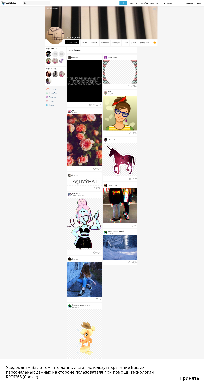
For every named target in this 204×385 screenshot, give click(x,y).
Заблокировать (53, 9)
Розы (74, 110)
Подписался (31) (51, 49)
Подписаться (72, 42)
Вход (199, 3)
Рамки (169, 3)
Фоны (162, 3)
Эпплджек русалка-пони (81, 305)
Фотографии (144, 43)
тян (109, 91)
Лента (84, 43)
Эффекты (134, 3)
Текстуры (154, 3)
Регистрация (190, 3)
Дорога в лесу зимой (116, 231)
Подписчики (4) (51, 69)
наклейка (76, 193)
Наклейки (144, 3)
